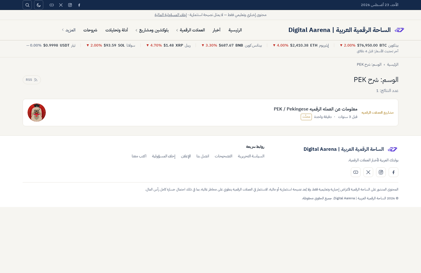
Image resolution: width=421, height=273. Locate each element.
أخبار (217, 30)
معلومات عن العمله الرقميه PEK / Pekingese (315, 109)
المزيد (70, 30)
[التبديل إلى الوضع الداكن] (38, 4)
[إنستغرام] (70, 5)
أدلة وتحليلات (116, 30)
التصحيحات (223, 156)
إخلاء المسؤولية (163, 156)
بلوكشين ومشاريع (154, 30)
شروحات (90, 30)
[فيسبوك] (79, 5)
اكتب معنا (139, 156)
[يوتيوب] (51, 5)
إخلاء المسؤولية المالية (171, 14)
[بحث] (27, 4)
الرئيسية (235, 30)
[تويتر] (60, 5)
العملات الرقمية (192, 30)
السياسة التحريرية (251, 156)
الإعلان (186, 156)
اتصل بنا (202, 156)
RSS (29, 79)
